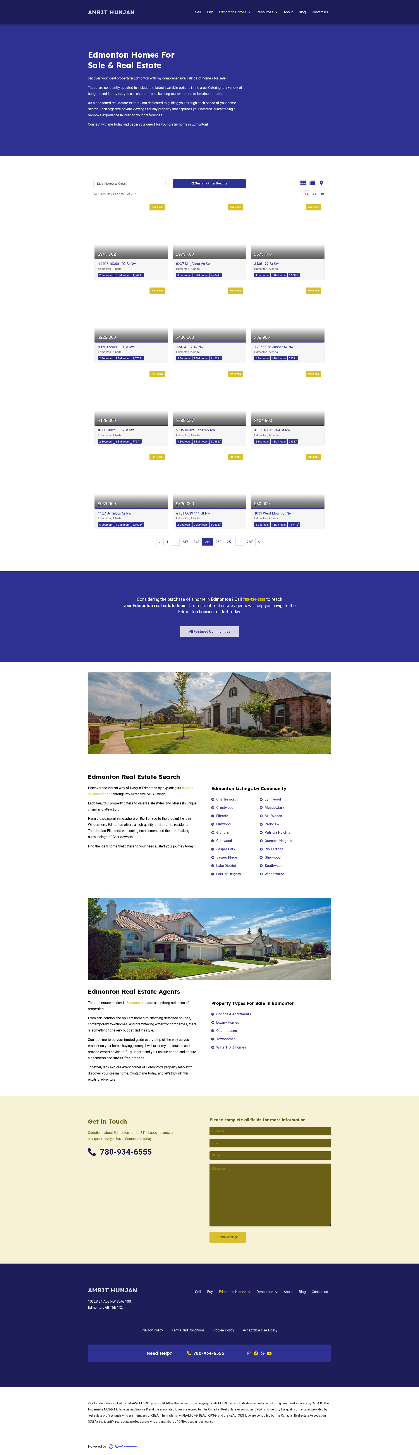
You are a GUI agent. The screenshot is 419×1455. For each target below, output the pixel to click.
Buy (210, 12)
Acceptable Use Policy (260, 1330)
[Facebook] (256, 1353)
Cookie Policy (223, 1330)
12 (306, 194)
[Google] (262, 1353)
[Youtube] (269, 1353)
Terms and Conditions (188, 1330)
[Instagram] (249, 1353)
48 (322, 194)
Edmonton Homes (232, 12)
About (288, 12)
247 (185, 542)
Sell (198, 12)
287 (250, 542)
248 (196, 542)
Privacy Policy (152, 1330)
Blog (302, 12)
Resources (265, 12)
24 (314, 194)
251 (230, 542)
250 (219, 542)
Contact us (320, 12)
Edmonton (134, 1003)
